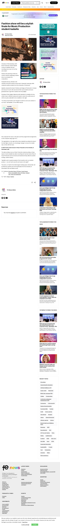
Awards (23, 496)
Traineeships (47, 450)
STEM (52, 441)
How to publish (5, 504)
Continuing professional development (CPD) (45, 399)
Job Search (23, 484)
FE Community (5, 484)
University (42, 452)
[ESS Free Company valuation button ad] (48, 29)
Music (8, 176)
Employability (24, 471)
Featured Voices (43, 470)
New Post (4, 506)
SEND (48, 438)
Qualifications (49, 435)
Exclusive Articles (44, 469)
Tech (41, 450)
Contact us (4, 483)
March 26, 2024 (9, 35)
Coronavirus (43, 403)
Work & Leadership (25, 473)
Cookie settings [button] (25, 524)
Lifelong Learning (44, 420)
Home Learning (48, 411)
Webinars (23, 503)
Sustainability (43, 447)
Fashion (12, 176)
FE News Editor (8, 34)
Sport (48, 441)
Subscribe (54, 2)
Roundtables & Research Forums (28, 502)
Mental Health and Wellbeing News (47, 423)
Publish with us (5, 485)
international (43, 414)
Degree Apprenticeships (46, 406)
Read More (24, 522)
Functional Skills (44, 409)
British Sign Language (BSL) (46, 393)
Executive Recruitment (26, 483)
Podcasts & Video (27, 7)
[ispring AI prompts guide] (9, 127)
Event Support (43, 486)
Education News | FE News (14, 171)
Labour (42, 417)
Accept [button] (34, 524)
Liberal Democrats (50, 417)
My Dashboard (5, 508)
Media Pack (42, 481)
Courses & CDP (24, 498)
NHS (50, 430)
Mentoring (42, 427)
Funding (51, 409)
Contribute (19, 7)
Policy (53, 433)
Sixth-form (53, 438)
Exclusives (14, 7)
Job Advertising (43, 483)
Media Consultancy (44, 484)
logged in (13, 212)
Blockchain (50, 390)
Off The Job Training (45, 433)
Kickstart (50, 414)
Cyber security (51, 403)
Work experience (44, 455)
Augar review (43, 390)
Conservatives (49, 396)
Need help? (4, 513)
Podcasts (4, 496)
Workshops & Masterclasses (27, 505)
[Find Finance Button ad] (48, 54)
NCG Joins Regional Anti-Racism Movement (28, 3)
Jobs (38, 7)
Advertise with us (6, 487)
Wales (48, 452)
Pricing (41, 479)
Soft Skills (42, 441)
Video (3, 497)
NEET (48, 427)
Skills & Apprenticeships (26, 474)
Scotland (42, 438)
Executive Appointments (26, 482)
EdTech (22, 470)
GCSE (41, 411)
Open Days (23, 501)
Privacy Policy (5, 488)
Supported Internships (45, 444)
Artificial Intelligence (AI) (45, 387)
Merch (45, 7)
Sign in (47, 2)
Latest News (8, 7)
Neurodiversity (43, 430)
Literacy (52, 420)
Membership (5, 511)
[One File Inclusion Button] (9, 115)
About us (4, 481)
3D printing (42, 382)
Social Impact (24, 475)
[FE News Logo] (5, 2)
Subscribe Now (51, 7)
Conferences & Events (26, 497)
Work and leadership (16, 174)
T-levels (50, 447)
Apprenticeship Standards (46, 385)
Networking (23, 500)
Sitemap (4, 489)
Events (41, 7)
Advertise (34, 7)
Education (23, 469)
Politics (42, 435)
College (42, 396)
